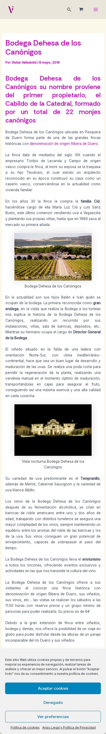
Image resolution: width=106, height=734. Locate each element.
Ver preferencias (53, 716)
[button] (69, 9)
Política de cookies (25, 727)
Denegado (53, 702)
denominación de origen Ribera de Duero (64, 144)
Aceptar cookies (53, 688)
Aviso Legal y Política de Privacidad (69, 727)
